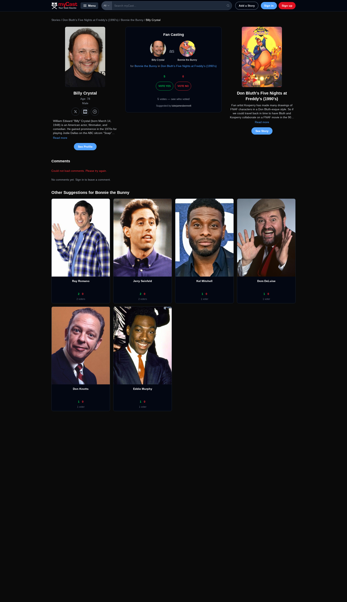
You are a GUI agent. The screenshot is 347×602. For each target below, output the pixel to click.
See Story (261, 131)
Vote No (183, 86)
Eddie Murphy (142, 388)
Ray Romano (81, 281)
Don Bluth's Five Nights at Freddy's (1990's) (90, 20)
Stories (55, 20)
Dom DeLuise (266, 281)
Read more (60, 137)
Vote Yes (164, 86)
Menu (92, 5)
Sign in (269, 5)
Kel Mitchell (204, 281)
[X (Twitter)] (75, 112)
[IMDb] (85, 112)
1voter (204, 299)
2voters (81, 299)
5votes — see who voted (173, 99)
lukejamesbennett (181, 105)
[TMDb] (95, 112)
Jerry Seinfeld (142, 281)
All (105, 5)
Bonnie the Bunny (132, 20)
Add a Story (247, 5)
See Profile (85, 146)
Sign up (287, 5)
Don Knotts (81, 388)
